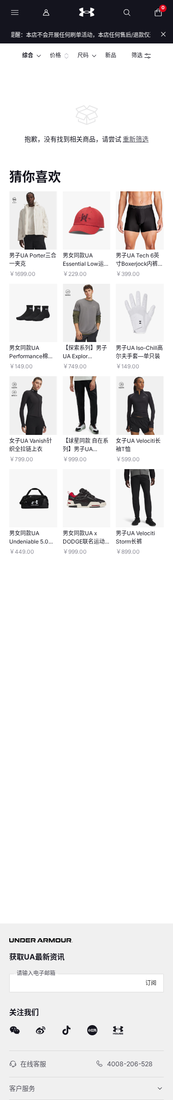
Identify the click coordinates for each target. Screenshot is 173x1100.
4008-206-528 (130, 1064)
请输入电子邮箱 (36, 973)
